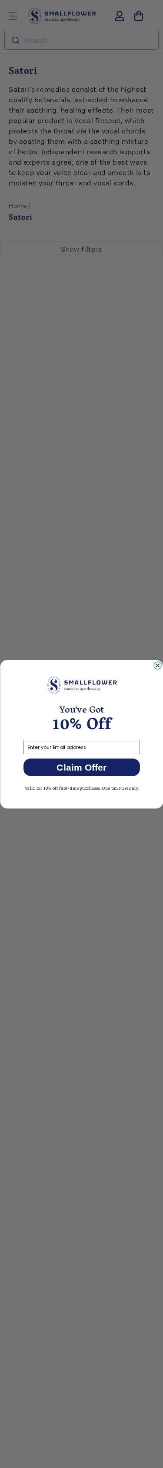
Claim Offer (81, 767)
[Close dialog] (157, 665)
